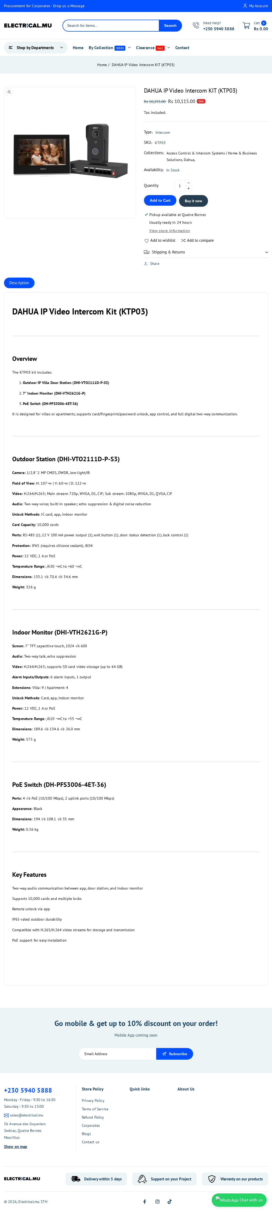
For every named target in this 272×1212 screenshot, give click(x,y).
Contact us (91, 1142)
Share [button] (154, 263)
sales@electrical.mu (26, 1115)
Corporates (91, 1125)
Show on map (15, 1146)
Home (102, 64)
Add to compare (200, 240)
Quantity (151, 185)
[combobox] (111, 25)
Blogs (86, 1133)
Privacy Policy (93, 1100)
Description (19, 282)
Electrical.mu (29, 1201)
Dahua (189, 159)
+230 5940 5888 (28, 1090)
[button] (206, 252)
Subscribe (178, 1054)
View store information (169, 230)
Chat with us (251, 1199)
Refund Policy (93, 1117)
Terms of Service (95, 1109)
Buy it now (193, 201)
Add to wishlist (162, 240)
